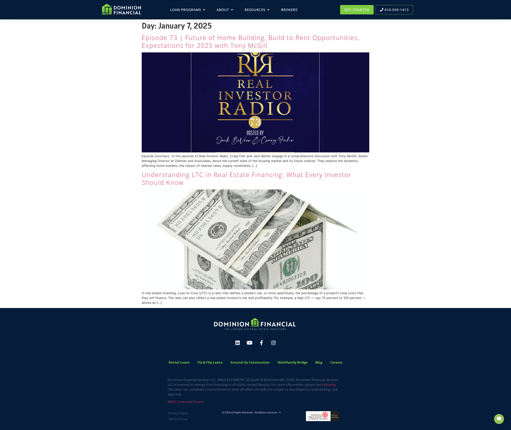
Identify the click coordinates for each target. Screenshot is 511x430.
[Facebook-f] (261, 343)
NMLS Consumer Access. (186, 402)
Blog (318, 362)
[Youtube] (250, 343)
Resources (255, 9)
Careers (336, 362)
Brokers (289, 9)
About (223, 9)
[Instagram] (273, 343)
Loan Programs (185, 9)
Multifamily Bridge (292, 362)
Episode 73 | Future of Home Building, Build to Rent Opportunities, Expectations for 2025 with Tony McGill (250, 41)
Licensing (329, 384)
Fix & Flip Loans (210, 362)
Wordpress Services (266, 412)
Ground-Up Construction (250, 362)
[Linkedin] (238, 343)
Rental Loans (179, 362)
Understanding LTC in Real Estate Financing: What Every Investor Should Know (246, 178)
